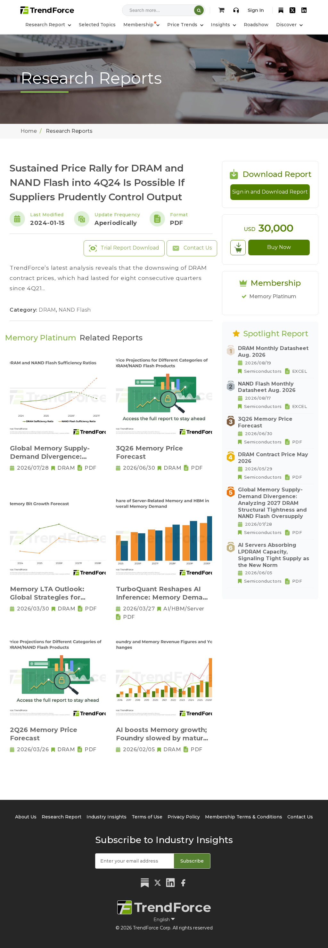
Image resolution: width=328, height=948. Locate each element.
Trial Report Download (129, 248)
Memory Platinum (272, 296)
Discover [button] (287, 25)
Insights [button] (221, 25)
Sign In (256, 10)
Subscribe (192, 861)
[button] (141, 25)
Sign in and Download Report (270, 192)
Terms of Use (147, 817)
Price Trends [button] (183, 25)
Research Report (61, 817)
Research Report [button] (45, 25)
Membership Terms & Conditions (243, 817)
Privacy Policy (184, 817)
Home (28, 131)
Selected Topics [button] (97, 25)
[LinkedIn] (304, 10)
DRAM (48, 310)
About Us (26, 817)
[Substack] (281, 10)
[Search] (199, 10)
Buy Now (279, 247)
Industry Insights (106, 817)
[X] (292, 10)
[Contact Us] (236, 10)
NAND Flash (75, 310)
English (162, 919)
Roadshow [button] (256, 25)
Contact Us (197, 248)
